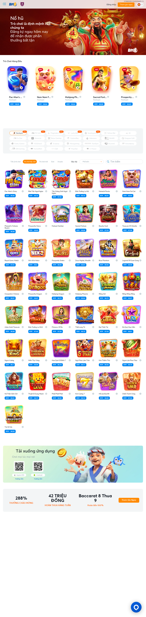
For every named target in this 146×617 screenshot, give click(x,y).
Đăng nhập (111, 4)
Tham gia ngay (126, 4)
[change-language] (140, 5)
